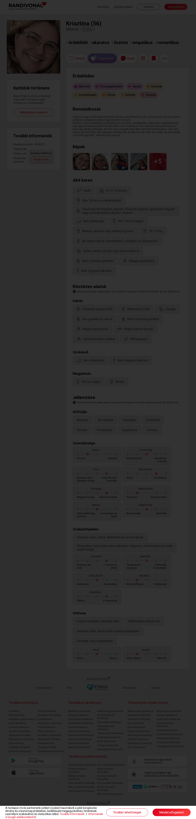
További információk (72, 814)
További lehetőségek (127, 812)
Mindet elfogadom (171, 812)
